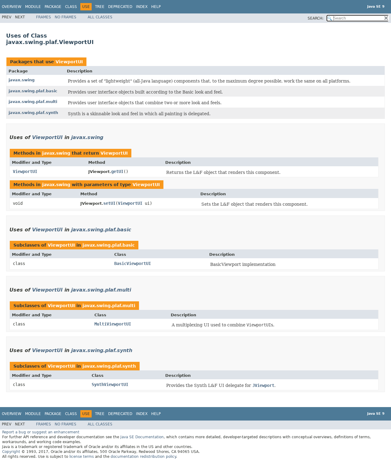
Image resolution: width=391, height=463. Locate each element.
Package (53, 7)
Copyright (11, 452)
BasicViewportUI (132, 263)
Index (142, 7)
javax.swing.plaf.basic (33, 91)
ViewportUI (69, 61)
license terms (81, 456)
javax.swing (22, 80)
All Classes (100, 17)
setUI (109, 203)
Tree (99, 7)
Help (156, 7)
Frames (43, 17)
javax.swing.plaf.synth (33, 112)
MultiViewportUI (112, 324)
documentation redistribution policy (143, 456)
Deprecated (120, 7)
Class (71, 7)
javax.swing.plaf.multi (33, 101)
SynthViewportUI (110, 384)
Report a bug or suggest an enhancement (40, 432)
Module (33, 7)
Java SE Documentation (142, 437)
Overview (11, 7)
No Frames (65, 17)
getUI (117, 171)
